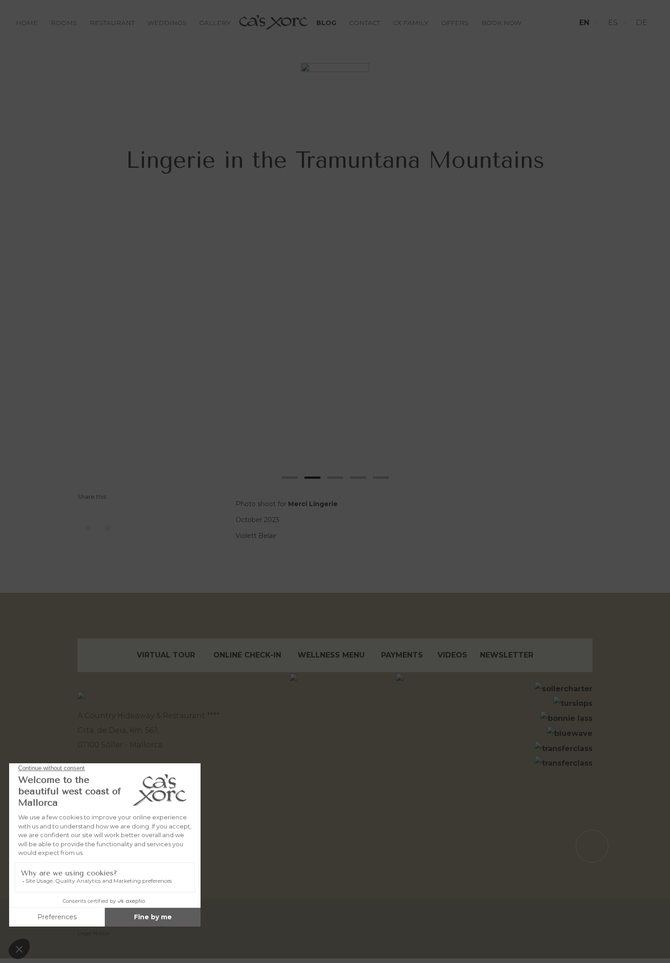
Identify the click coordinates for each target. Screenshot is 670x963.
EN (585, 22)
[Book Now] (335, 75)
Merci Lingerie (313, 504)
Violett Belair (256, 536)
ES (613, 22)
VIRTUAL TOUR (166, 655)
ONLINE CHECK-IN (247, 655)
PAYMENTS (402, 655)
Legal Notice (93, 933)
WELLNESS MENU (331, 655)
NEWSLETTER (506, 655)
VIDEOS (452, 655)
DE (641, 22)
